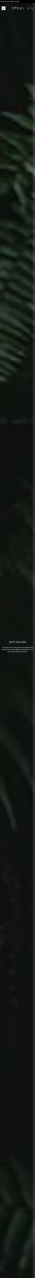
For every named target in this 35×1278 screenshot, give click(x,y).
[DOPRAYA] (17, 8)
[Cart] (32, 8)
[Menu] (3, 8)
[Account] (28, 8)
